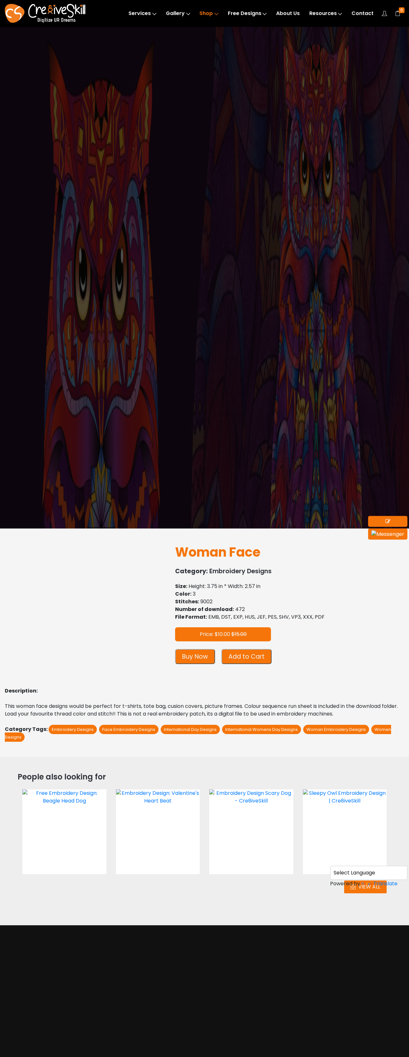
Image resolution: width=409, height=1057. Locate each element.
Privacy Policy (250, 1045)
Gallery (175, 13)
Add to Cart (246, 656)
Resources (323, 13)
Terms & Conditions (257, 1033)
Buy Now (195, 656)
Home (30, 1001)
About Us (288, 13)
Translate (385, 883)
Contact (362, 13)
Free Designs (244, 13)
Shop (206, 13)
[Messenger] (387, 534)
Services (139, 13)
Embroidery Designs (56, 67)
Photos (31, 1025)
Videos (31, 1038)
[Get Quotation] (387, 521)
